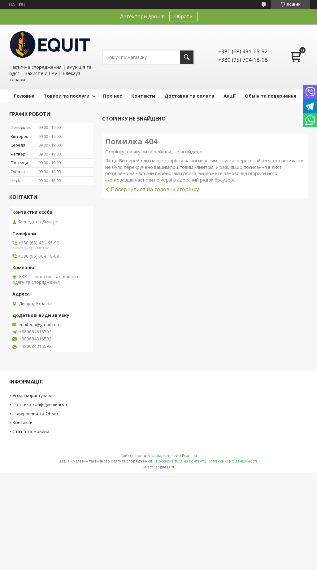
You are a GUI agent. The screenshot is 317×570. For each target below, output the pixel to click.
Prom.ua (189, 455)
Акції (230, 96)
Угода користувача (32, 395)
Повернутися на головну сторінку (155, 189)
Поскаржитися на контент (180, 461)
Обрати (183, 16)
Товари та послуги (66, 96)
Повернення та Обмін (35, 413)
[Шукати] (186, 57)
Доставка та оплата (189, 96)
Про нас (112, 96)
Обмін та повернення (270, 96)
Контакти (143, 96)
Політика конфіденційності (40, 404)
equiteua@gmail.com (40, 324)
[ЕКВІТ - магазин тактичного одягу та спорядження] (50, 44)
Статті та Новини (30, 431)
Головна (24, 96)
